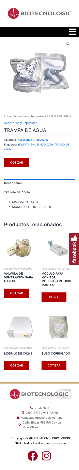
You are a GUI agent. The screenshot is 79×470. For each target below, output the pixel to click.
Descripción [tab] (13, 183)
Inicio (7, 116)
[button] (68, 43)
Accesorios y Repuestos (28, 116)
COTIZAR (16, 162)
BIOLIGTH (23, 144)
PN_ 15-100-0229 (42, 144)
